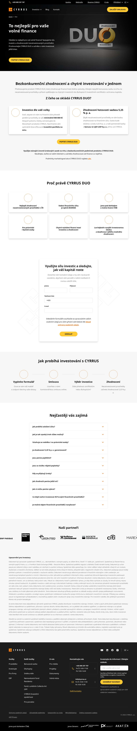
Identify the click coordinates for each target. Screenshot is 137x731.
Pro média (53, 664)
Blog (47, 9)
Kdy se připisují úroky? (42, 473)
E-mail (46, 306)
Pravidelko (13, 664)
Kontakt (56, 9)
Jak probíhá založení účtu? (43, 426)
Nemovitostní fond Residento (31, 680)
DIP (10, 678)
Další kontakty (75, 691)
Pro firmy (12, 673)
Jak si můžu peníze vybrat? (43, 489)
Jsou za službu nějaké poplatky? (46, 465)
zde (89, 158)
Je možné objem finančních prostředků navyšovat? (54, 505)
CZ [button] (125, 2)
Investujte (13, 669)
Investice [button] (35, 9)
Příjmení (73, 286)
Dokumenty (54, 673)
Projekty (52, 669)
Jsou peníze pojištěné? (41, 458)
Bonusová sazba (30, 664)
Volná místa (54, 678)
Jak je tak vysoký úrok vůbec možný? (48, 434)
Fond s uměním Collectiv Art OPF (35, 687)
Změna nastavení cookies (88, 713)
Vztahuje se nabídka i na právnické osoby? (50, 442)
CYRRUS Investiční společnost (31, 695)
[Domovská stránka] (18, 9)
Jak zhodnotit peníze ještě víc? (45, 481)
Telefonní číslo (49, 296)
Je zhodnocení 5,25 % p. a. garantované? (49, 450)
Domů (10, 17)
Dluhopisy (28, 669)
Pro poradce (29, 702)
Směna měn (29, 673)
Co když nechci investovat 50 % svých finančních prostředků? (58, 497)
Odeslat (68, 334)
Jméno (46, 286)
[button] (116, 2)
